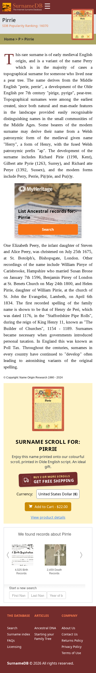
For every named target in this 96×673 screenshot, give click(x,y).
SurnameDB (18, 663)
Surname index (18, 634)
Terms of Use (71, 653)
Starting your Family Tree (44, 636)
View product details (48, 517)
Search (48, 229)
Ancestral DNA (45, 628)
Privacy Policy (71, 647)
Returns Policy (72, 640)
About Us (68, 628)
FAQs (11, 640)
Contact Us (70, 634)
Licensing (14, 647)
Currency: (25, 494)
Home (9, 39)
